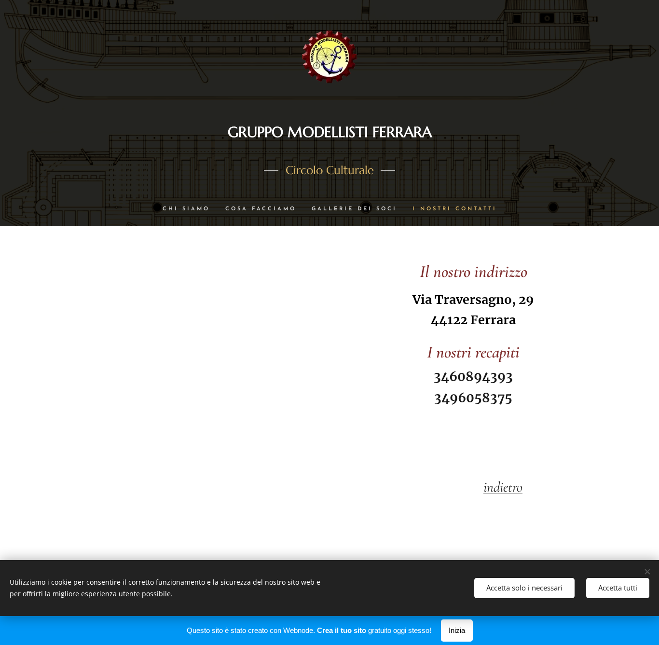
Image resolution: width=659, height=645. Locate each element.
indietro (502, 487)
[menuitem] (190, 209)
